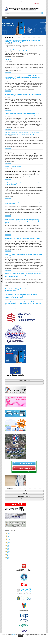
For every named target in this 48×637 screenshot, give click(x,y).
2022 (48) (8, 539)
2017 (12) (8, 546)
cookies (13, 634)
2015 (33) (8, 549)
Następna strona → (12, 308)
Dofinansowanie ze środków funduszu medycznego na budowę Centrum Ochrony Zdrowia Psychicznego (22, 114)
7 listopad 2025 (8, 240)
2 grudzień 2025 (9, 205)
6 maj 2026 (8, 116)
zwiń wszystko (14, 531)
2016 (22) (8, 548)
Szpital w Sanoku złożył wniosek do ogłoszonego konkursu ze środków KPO (23, 255)
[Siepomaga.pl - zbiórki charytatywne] (24, 472)
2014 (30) (8, 551)
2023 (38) (8, 537)
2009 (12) (8, 558)
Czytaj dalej (7, 72)
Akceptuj (20, 635)
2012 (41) (8, 554)
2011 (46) (8, 555)
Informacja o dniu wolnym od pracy (16, 50)
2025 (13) (8, 534)
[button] (1, 275)
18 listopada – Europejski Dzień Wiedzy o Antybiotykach (22, 238)
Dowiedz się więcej (27, 635)
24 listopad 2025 (9, 223)
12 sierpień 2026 (9, 43)
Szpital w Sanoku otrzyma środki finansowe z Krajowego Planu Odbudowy (22, 202)
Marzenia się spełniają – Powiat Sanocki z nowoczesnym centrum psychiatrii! (22, 289)
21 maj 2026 (8, 80)
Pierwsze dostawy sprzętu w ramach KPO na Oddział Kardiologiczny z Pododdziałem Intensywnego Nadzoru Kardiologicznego (22, 77)
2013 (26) (8, 552)
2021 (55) (8, 540)
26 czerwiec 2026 (9, 61)
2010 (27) (8, 557)
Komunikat (8, 59)
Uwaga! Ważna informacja (13, 166)
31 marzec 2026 (9, 168)
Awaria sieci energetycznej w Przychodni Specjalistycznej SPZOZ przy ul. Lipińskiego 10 (23, 41)
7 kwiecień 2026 (9, 135)
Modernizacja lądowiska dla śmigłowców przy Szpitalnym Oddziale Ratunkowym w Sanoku (23, 95)
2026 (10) (8, 533)
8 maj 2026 (8, 97)
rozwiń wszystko (8, 531)
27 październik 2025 (9, 278)
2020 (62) (8, 542)
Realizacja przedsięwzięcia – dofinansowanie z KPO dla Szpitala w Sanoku (22, 183)
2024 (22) (8, 536)
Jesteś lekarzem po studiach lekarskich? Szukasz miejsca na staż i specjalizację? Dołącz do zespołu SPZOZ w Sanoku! (24, 302)
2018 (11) (8, 545)
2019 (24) (8, 543)
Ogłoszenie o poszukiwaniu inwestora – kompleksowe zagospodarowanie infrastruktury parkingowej (22, 133)
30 (8, 308)
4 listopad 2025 (8, 257)
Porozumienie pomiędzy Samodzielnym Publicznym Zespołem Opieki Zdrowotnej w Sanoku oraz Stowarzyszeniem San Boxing (21, 296)
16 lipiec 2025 (8, 304)
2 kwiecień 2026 (9, 152)
